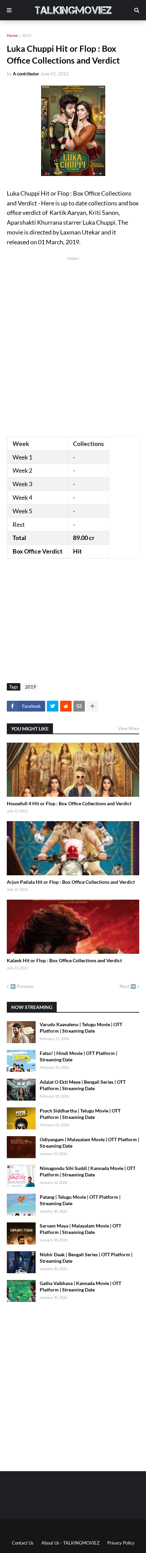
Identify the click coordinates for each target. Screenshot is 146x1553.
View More (128, 728)
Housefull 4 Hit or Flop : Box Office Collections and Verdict (69, 803)
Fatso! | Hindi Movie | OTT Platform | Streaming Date (78, 1056)
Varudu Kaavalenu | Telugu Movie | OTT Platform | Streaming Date (81, 1027)
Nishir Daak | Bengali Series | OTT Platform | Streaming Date (86, 1258)
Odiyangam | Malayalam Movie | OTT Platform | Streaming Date (89, 1142)
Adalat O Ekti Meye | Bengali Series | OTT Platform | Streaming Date (83, 1085)
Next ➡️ (128, 986)
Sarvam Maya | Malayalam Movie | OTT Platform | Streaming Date (80, 1229)
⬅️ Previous (22, 986)
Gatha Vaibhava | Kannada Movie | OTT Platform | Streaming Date (80, 1286)
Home (12, 35)
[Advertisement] (73, 334)
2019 (26, 35)
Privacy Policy (120, 1543)
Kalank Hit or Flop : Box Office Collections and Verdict (64, 960)
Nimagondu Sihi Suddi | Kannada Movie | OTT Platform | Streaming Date (87, 1171)
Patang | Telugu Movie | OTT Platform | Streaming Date (80, 1200)
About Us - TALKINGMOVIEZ (70, 1543)
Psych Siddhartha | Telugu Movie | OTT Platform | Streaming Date (80, 1114)
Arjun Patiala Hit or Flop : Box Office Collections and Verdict (71, 882)
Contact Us (23, 1543)
